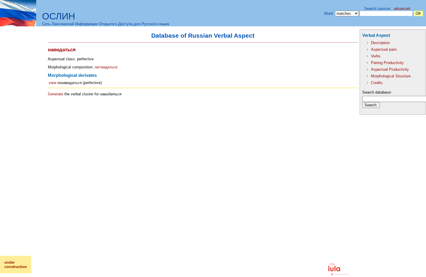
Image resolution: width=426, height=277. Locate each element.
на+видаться (106, 67)
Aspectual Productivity (390, 69)
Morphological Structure (391, 76)
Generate (55, 94)
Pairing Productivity (387, 63)
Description (380, 43)
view (52, 83)
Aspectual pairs (384, 49)
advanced (402, 8)
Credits (377, 83)
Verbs (376, 56)
